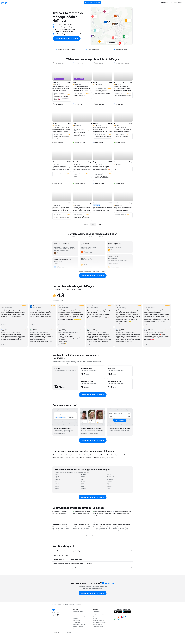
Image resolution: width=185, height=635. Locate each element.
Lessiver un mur (110, 457)
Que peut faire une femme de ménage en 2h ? (65, 568)
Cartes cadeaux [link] (77, 622)
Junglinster (109, 481)
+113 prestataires (111, 42)
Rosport (82, 490)
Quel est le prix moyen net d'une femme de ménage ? (67, 559)
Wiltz (82, 484)
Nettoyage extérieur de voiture (79, 454)
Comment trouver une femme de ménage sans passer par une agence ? (72, 563)
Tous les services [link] (67, 632)
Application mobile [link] (77, 615)
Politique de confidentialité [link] (99, 622)
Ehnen (108, 488)
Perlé (82, 479)
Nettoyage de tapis (99, 457)
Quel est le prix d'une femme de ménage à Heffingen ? (67, 551)
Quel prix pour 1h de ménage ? (61, 555)
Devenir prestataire (165, 2)
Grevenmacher (110, 478)
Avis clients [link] (75, 618)
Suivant (99, 224)
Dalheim (108, 490)
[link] (115, 24)
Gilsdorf (56, 481)
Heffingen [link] (79, 604)
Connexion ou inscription (177, 2)
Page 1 (92, 224)
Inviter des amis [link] (76, 620)
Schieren (57, 488)
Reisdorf (57, 486)
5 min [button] (56, 31)
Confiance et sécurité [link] (98, 615)
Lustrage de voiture (58, 457)
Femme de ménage (69, 604)
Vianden (83, 481)
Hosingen (57, 476)
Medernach (57, 490)
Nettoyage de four (121, 454)
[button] (115, 24)
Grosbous (83, 478)
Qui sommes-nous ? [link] (77, 628)
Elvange (83, 476)
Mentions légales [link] (97, 624)
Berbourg (109, 483)
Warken (56, 484)
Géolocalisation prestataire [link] (79, 624)
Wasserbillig (109, 486)
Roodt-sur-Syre (110, 476)
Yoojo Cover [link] (96, 613)
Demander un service (93, 2)
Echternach (83, 488)
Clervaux (57, 474)
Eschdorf (83, 483)
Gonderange (110, 479)
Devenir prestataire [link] (77, 613)
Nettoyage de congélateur (108, 454)
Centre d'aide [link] (96, 611)
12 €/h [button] (56, 27)
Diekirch (57, 483)
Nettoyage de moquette (72, 457)
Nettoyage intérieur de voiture (61, 454)
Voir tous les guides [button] (92, 536)
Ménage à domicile (94, 454)
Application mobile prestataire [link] (80, 616)
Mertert (108, 484)
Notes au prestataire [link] (78, 626)
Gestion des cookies (98, 626)
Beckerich (83, 474)
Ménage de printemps (85, 457)
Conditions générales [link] (98, 620)
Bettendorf (57, 479)
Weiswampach (58, 478)
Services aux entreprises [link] (99, 616)
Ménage (60, 604)
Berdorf (82, 486)
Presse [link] (95, 618)
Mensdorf (109, 474)
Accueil (54, 604)
